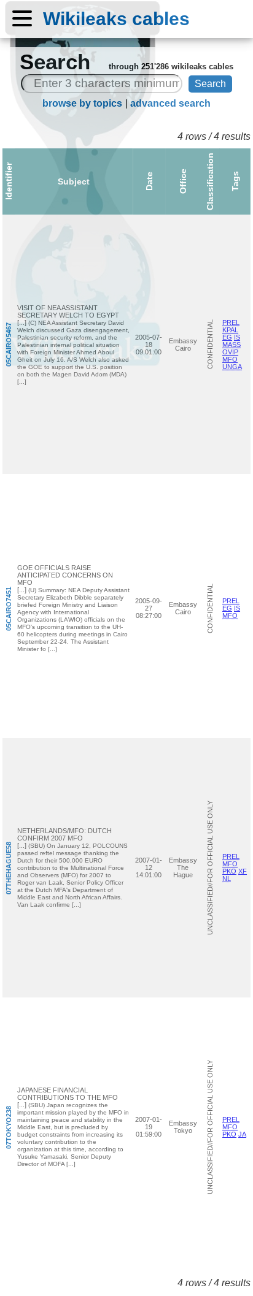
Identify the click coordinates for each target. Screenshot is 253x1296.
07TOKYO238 (8, 1126)
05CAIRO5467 (8, 344)
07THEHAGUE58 (8, 867)
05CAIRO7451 (8, 608)
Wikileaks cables (116, 18)
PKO (229, 871)
